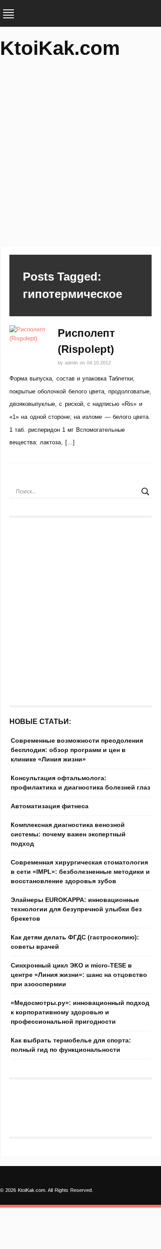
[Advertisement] (80, 156)
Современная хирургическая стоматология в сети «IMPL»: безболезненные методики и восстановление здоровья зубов (80, 872)
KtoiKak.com (60, 48)
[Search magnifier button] (145, 491)
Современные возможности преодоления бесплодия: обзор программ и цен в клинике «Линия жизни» (77, 750)
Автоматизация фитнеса (50, 806)
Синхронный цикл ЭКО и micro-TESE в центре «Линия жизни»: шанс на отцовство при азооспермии (79, 975)
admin (72, 362)
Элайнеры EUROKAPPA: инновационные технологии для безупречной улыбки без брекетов (76, 909)
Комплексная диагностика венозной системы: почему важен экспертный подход (68, 834)
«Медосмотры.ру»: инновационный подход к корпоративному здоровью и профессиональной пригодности (80, 1012)
